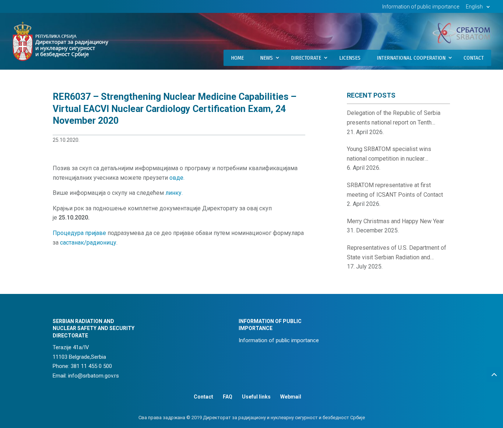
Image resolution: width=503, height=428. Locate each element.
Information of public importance (420, 7)
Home (237, 58)
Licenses (349, 58)
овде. (176, 177)
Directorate (306, 58)
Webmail (290, 397)
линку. (174, 192)
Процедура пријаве (79, 232)
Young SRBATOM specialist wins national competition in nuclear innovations (389, 154)
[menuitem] (479, 8)
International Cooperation (411, 58)
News (266, 58)
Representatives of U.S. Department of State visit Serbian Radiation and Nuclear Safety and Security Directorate (397, 253)
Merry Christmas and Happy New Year (395, 221)
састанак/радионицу (88, 242)
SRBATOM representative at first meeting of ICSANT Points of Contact (395, 190)
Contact (474, 58)
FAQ (227, 397)
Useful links (256, 397)
